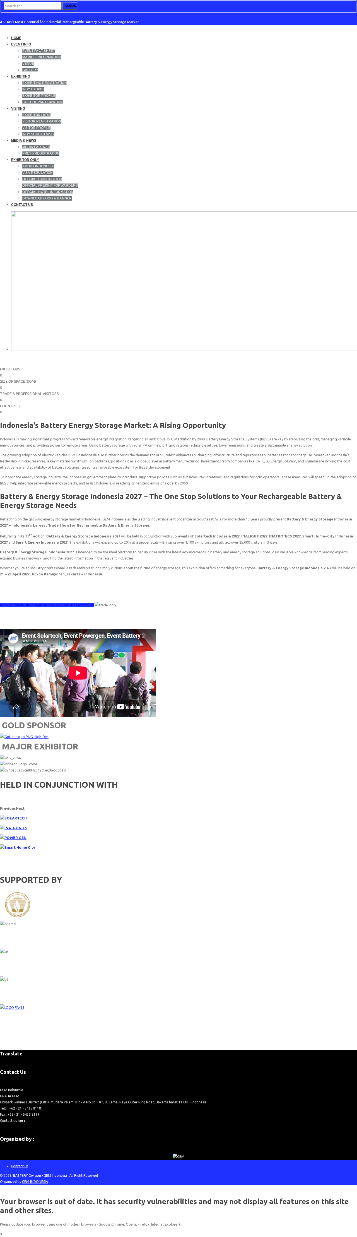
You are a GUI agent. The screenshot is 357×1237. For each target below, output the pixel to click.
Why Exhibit (33, 89)
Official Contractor (42, 179)
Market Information (41, 57)
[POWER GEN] (13, 838)
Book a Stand (11, 605)
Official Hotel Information (47, 192)
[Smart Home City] (17, 847)
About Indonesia (38, 166)
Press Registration (40, 153)
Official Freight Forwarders (50, 185)
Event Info (21, 44)
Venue (28, 64)
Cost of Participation (42, 102)
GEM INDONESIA (35, 1181)
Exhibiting (20, 76)
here (22, 1120)
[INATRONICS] (13, 828)
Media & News (23, 141)
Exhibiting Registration (44, 83)
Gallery (30, 70)
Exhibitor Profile (39, 96)
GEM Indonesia (55, 1175)
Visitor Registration (41, 121)
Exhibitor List (65, 605)
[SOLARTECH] (13, 818)
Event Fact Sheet (38, 51)
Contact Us (22, 205)
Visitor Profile (36, 128)
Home (16, 38)
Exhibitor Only (25, 160)
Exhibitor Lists (36, 115)
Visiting (18, 108)
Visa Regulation (37, 173)
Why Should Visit (38, 134)
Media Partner (36, 147)
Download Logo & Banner (47, 198)
